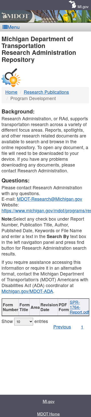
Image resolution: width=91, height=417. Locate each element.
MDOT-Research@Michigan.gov (49, 199)
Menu (13, 26)
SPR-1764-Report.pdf (79, 307)
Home (11, 92)
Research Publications (46, 92)
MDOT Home (48, 413)
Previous (62, 326)
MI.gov (83, 6)
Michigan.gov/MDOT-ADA (27, 291)
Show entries (25, 321)
